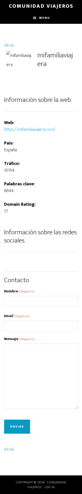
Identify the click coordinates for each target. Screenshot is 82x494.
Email (17, 316)
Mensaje (19, 339)
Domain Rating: (20, 204)
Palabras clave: (19, 184)
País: (8, 143)
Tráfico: (12, 163)
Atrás (9, 45)
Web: (9, 122)
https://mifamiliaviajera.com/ (30, 129)
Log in (49, 487)
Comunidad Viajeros (41, 6)
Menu (44, 17)
